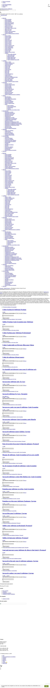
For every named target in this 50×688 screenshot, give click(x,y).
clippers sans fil (8, 65)
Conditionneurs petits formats (10, 119)
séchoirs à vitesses (8, 83)
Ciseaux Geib (7, 50)
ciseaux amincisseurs (9, 46)
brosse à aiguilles (8, 19)
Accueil (1, 288)
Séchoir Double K (8, 88)
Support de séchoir (8, 93)
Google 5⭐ (4, 662)
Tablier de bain (8, 131)
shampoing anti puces (9, 115)
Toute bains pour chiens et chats (13, 109)
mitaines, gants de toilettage (10, 31)
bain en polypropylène (11, 106)
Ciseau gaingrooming (9, 47)
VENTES (4, 151)
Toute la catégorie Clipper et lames (11, 81)
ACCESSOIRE (5, 136)
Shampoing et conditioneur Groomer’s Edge (13, 124)
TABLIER (4, 129)
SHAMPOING (5, 110)
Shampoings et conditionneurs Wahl (12, 121)
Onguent (6, 145)
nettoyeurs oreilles (8, 127)
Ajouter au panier (6, 318)
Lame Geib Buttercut (9, 73)
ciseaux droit (7, 38)
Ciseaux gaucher (8, 36)
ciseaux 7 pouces (8, 44)
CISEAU (4, 34)
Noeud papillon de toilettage (10, 141)
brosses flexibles (8, 20)
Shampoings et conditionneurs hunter (12, 125)
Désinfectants (7, 142)
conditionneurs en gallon (9, 117)
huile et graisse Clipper (9, 78)
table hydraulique (8, 97)
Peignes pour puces (8, 26)
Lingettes (6, 143)
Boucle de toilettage (8, 138)
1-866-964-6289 (3, 15)
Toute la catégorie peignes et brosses (12, 33)
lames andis (7, 70)
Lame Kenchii (7, 74)
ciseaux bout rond (8, 40)
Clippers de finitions (9, 64)
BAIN (6, 104)
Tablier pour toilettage (9, 130)
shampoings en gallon (9, 112)
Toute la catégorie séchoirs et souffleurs (12, 94)
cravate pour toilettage (9, 139)
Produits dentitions (8, 148)
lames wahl (7, 71)
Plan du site (4, 663)
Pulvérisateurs (7, 149)
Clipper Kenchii (8, 69)
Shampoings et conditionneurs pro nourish (13, 122)
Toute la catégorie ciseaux (10, 52)
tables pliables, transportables (10, 98)
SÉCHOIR (4, 82)
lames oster (7, 72)
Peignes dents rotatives (9, 23)
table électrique (8, 96)
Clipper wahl (7, 67)
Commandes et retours (6, 592)
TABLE (4, 95)
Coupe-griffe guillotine (11, 54)
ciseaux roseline (8, 48)
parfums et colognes (9, 120)
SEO (3, 655)
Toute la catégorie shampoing (10, 128)
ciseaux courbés (8, 37)
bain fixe (9, 108)
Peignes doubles (8, 24)
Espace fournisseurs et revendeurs (8, 656)
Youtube (4, 658)
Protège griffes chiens (11, 57)
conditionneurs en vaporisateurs (11, 118)
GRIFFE (6, 53)
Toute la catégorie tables (9, 103)
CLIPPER (4, 60)
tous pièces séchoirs (8, 90)
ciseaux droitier (8, 35)
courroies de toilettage (9, 101)
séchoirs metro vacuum (9, 89)
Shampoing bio (8, 116)
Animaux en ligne (5, 598)
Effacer (25, 313)
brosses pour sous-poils (9, 22)
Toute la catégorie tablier (9, 134)
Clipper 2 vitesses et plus (9, 62)
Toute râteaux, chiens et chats (10, 28)
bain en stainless (10, 105)
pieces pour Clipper (8, 79)
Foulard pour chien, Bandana (10, 140)
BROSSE (4, 18)
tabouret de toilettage (9, 102)
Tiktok (3, 661)
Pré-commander (6, 365)
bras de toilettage (8, 100)
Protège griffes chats (11, 58)
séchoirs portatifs (8, 86)
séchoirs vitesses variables (10, 84)
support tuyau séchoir (9, 92)
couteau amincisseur (9, 32)
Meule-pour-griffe (10, 56)
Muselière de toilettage (9, 144)
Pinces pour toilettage (9, 146)
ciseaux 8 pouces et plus (9, 45)
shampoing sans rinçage (9, 114)
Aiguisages (7, 137)
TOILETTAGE (7, 288)
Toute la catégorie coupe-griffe (13, 59)
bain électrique (10, 107)
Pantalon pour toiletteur (9, 133)
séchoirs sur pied (8, 85)
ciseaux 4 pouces (8, 41)
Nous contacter (5, 590)
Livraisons (4, 591)
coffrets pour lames (8, 76)
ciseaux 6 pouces (8, 43)
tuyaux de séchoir (8, 91)
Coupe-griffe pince (11, 55)
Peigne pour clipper (8, 80)
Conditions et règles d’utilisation (8, 594)
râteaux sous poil (8, 30)
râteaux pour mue (8, 29)
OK (46, 686)
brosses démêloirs (8, 21)
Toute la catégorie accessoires (10, 150)
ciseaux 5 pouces (8, 42)
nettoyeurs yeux (8, 126)
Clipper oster (7, 68)
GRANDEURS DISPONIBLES (9, 313)
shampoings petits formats (10, 113)
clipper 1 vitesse (8, 61)
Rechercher (2, 10)
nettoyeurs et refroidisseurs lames (11, 77)
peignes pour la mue (9, 25)
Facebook (4, 657)
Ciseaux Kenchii (8, 49)
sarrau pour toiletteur (9, 132)
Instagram (4, 660)
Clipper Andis (7, 66)
